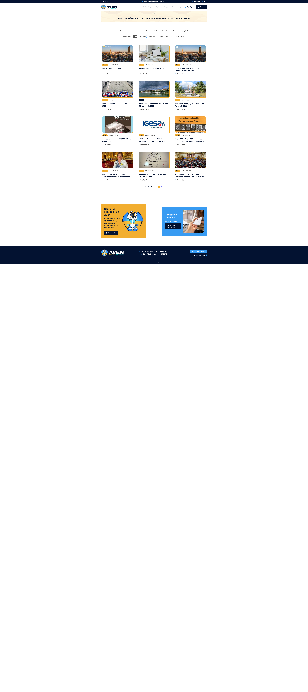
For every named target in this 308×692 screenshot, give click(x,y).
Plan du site (149, 262)
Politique (160, 36)
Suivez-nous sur (199, 255)
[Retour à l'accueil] (109, 7)
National (152, 36)
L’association (136, 7)
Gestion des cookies (169, 262)
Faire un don (112, 233)
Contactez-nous (199, 251)
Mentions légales (157, 262)
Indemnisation (147, 7)
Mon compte (197, 1)
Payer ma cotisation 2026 (173, 226)
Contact (202, 7)
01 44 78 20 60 (107, 1)
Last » (163, 187)
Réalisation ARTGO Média (140, 262)
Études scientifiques (162, 7)
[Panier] (202, 1)
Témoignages (179, 36)
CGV (163, 262)
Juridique (142, 36)
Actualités (179, 7)
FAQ (173, 7)
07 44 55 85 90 (162, 254)
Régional (169, 36)
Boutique (190, 7)
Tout (135, 36)
